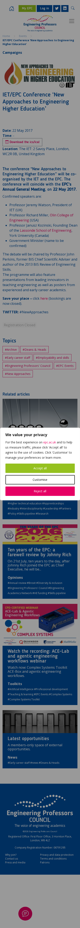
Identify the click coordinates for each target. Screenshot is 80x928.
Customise (40, 480)
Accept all (40, 468)
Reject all (40, 491)
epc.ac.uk (49, 442)
